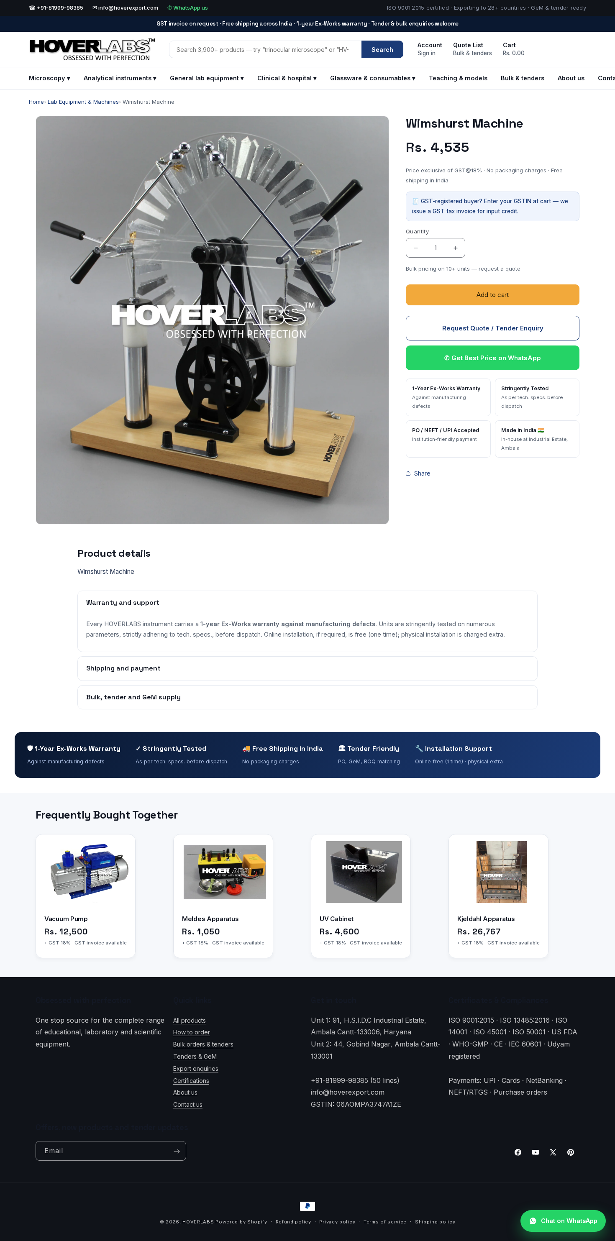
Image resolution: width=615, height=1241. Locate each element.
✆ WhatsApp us (187, 7)
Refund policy (293, 1221)
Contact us (187, 1104)
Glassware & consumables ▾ (372, 78)
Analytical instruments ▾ (120, 78)
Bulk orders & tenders (203, 1044)
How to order (191, 1032)
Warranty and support (122, 602)
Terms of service (385, 1221)
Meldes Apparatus (210, 919)
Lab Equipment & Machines (83, 101)
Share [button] (422, 473)
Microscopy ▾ (49, 78)
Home (36, 101)
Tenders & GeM (195, 1055)
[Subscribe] (176, 1151)
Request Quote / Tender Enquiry (492, 328)
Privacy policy (337, 1221)
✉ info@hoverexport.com (125, 7)
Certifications (191, 1080)
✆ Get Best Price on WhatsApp (492, 358)
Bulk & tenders (522, 78)
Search (382, 49)
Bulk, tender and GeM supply (133, 697)
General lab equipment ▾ (207, 78)
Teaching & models (458, 78)
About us (571, 78)
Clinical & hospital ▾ (287, 78)
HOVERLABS (198, 1222)
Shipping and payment (123, 668)
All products (189, 1020)
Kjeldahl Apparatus (486, 919)
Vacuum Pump (66, 919)
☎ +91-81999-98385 (56, 7)
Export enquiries (195, 1068)
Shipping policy (435, 1221)
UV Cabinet (337, 919)
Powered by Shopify (241, 1222)
